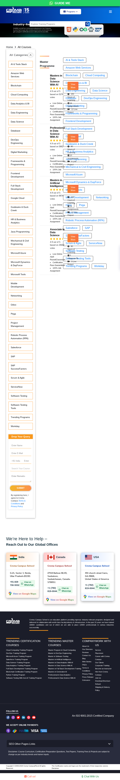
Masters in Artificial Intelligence (59, 659)
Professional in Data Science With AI (61, 678)
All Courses (24, 47)
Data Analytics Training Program (18, 665)
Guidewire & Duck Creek (19, 209)
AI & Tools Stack (19, 64)
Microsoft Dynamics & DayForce (20, 264)
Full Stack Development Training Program (22, 669)
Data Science (17, 121)
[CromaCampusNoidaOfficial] (8, 717)
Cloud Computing (19, 94)
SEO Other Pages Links (22, 744)
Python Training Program (15, 675)
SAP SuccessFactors (19, 367)
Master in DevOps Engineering (59, 653)
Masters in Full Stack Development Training (64, 669)
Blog (83, 658)
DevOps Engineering (17, 141)
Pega (13, 313)
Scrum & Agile (18, 378)
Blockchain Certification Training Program (21, 672)
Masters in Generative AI (57, 672)
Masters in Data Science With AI (60, 665)
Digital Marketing (19, 152)
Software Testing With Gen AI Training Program (24, 678)
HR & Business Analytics (18, 221)
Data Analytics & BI (20, 103)
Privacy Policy (17, 506)
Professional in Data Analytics (59, 675)
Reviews (85, 652)
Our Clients (99, 662)
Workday (15, 426)
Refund (98, 684)
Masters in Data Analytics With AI (60, 662)
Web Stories (86, 662)
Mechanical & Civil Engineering (20, 242)
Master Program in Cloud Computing (62, 650)
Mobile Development (17, 285)
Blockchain (16, 85)
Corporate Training (102, 665)
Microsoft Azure (18, 253)
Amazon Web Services (17, 75)
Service (98, 650)
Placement (99, 653)
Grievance (86, 680)
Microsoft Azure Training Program (19, 656)
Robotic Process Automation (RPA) (19, 337)
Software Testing (19, 396)
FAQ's (84, 665)
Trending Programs (20, 417)
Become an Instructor (103, 669)
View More (73, 86)
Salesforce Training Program (17, 659)
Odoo (13, 304)
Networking (16, 295)
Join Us (98, 678)
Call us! (31, 776)
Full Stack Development (17, 187)
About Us (85, 646)
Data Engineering (19, 112)
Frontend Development (17, 175)
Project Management (17, 324)
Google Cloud (17, 198)
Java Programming (20, 231)
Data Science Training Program (18, 662)
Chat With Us (91, 776)
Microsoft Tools (18, 274)
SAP (13, 356)
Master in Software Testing (58, 656)
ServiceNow (16, 387)
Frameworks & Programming (18, 163)
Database (15, 130)
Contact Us (86, 655)
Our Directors (87, 649)
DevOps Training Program (16, 653)
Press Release (87, 677)
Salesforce (16, 347)
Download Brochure (102, 681)
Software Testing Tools (19, 406)
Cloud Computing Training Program (19, 650)
